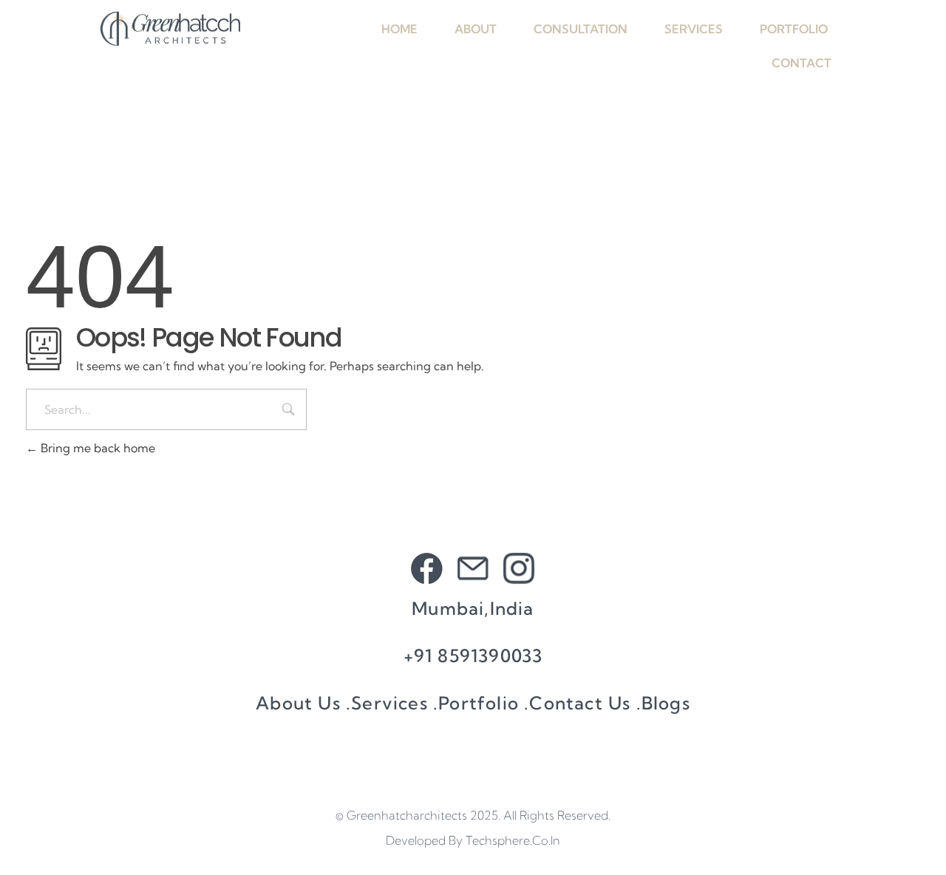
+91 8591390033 (473, 655)
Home (399, 28)
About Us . (303, 703)
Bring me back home (96, 447)
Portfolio (794, 28)
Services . (394, 703)
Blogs (666, 703)
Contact (801, 62)
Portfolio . (483, 703)
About (476, 28)
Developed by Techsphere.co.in (473, 840)
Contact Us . (585, 703)
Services (693, 28)
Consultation (580, 28)
